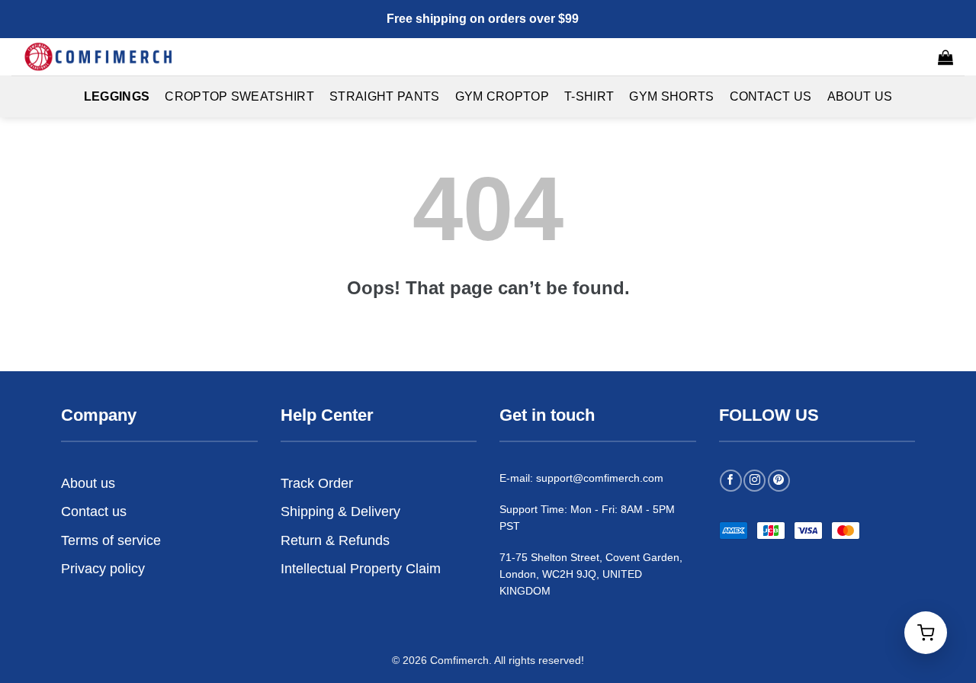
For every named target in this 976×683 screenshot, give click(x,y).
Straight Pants (384, 96)
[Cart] (945, 57)
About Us (860, 96)
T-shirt (589, 96)
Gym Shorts (671, 96)
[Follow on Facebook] (731, 481)
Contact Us (771, 96)
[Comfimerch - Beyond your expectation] (99, 56)
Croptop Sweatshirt (239, 96)
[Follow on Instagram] (754, 481)
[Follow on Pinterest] (779, 481)
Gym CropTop (502, 96)
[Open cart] (925, 632)
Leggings (117, 96)
